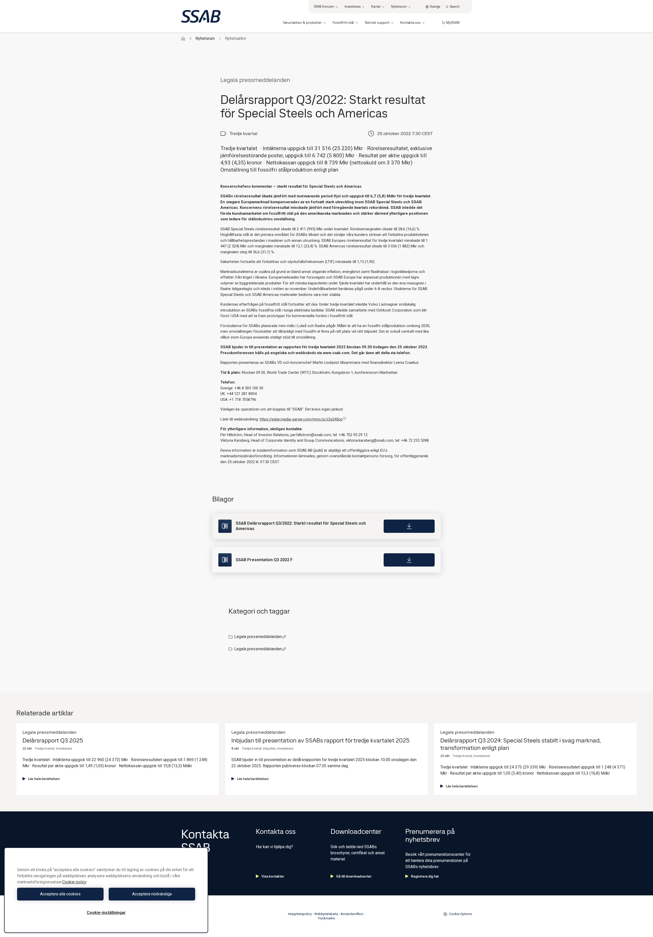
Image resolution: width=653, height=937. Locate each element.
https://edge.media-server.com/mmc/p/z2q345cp (301, 419)
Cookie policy (74, 882)
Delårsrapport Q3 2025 (52, 740)
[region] (106, 890)
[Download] (409, 526)
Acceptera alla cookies (60, 894)
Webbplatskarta (326, 914)
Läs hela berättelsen (44, 778)
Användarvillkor (352, 914)
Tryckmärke (326, 918)
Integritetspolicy (300, 914)
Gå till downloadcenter (354, 876)
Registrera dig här (425, 876)
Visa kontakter (272, 876)
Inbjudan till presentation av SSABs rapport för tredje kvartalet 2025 (320, 740)
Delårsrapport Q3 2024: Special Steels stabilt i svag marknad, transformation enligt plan (520, 744)
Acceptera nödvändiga (152, 894)
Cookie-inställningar (106, 912)
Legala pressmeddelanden (258, 636)
